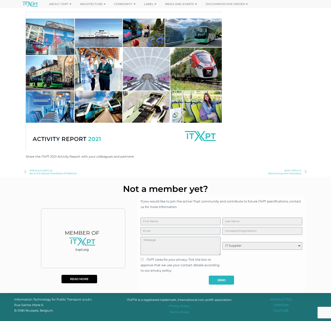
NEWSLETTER (281, 299)
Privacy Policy (179, 306)
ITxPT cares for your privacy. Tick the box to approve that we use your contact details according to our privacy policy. (180, 265)
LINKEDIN (281, 305)
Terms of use (179, 312)
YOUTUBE (281, 310)
